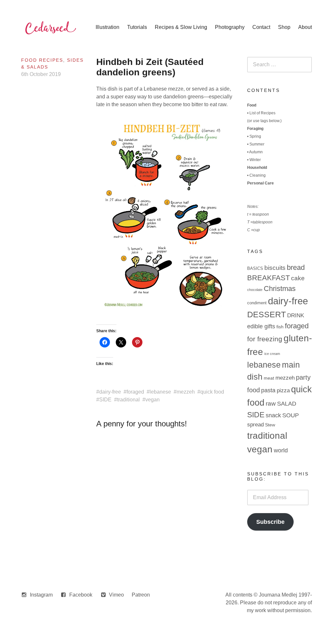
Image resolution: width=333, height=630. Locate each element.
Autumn (256, 152)
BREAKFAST (268, 278)
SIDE (105, 399)
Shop (284, 27)
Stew (270, 424)
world (281, 450)
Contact (261, 27)
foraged (135, 392)
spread (255, 425)
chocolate (254, 290)
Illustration (107, 27)
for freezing (264, 339)
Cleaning (257, 175)
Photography (230, 27)
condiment (257, 302)
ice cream (272, 354)
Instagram (41, 595)
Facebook (80, 595)
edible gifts (261, 326)
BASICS (255, 268)
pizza (283, 390)
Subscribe (270, 522)
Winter (255, 160)
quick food (212, 392)
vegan (152, 399)
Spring (255, 136)
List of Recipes (262, 113)
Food (251, 105)
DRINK (295, 315)
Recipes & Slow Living (181, 27)
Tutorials (137, 27)
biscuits (275, 267)
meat (269, 378)
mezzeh (186, 392)
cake (298, 278)
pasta (268, 390)
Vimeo (116, 595)
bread (296, 267)
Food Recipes (42, 60)
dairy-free (110, 392)
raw (271, 403)
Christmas (280, 288)
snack (273, 415)
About (305, 27)
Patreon (141, 595)
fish (280, 326)
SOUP (290, 415)
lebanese (160, 392)
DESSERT (266, 314)
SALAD (286, 403)
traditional (128, 399)
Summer (256, 144)
